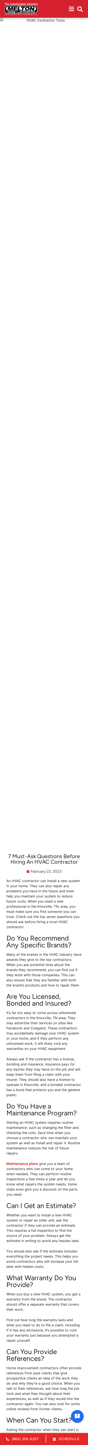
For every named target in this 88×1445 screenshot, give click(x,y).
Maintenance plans (22, 1164)
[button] (80, 9)
